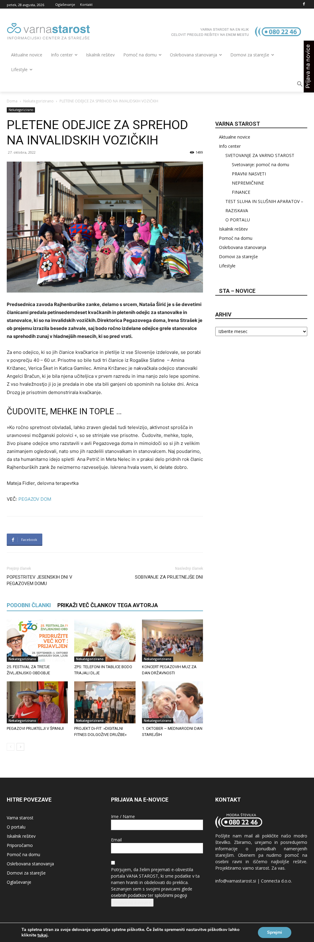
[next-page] (20, 747)
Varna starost (20, 818)
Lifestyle (227, 266)
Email (116, 840)
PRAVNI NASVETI (249, 174)
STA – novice (237, 291)
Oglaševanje (19, 882)
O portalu (16, 827)
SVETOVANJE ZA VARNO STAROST (259, 155)
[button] (300, 84)
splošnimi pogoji (171, 895)
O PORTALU (237, 220)
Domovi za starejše (238, 256)
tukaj (42, 935)
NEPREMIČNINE (248, 183)
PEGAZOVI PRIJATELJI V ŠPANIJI (35, 728)
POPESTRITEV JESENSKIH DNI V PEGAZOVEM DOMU (39, 580)
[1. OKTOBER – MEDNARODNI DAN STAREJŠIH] (172, 702)
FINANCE (241, 192)
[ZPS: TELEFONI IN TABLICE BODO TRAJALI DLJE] (104, 640)
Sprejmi (274, 932)
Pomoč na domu (235, 238)
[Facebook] (303, 4)
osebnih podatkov (129, 895)
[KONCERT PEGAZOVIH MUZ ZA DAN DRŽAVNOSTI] (172, 640)
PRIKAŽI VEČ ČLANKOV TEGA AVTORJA (107, 605)
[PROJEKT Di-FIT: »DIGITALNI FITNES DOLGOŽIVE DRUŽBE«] (104, 702)
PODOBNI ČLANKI (29, 605)
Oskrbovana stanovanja (242, 247)
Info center (230, 146)
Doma (12, 101)
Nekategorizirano (38, 101)
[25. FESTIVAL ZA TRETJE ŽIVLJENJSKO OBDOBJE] (37, 640)
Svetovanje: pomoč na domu (260, 164)
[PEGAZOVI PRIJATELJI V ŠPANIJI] (37, 702)
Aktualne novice (234, 137)
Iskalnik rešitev (233, 229)
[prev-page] (10, 747)
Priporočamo (20, 845)
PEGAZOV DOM (34, 499)
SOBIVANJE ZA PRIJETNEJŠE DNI (169, 577)
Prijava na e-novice (132, 903)
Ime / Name (123, 816)
